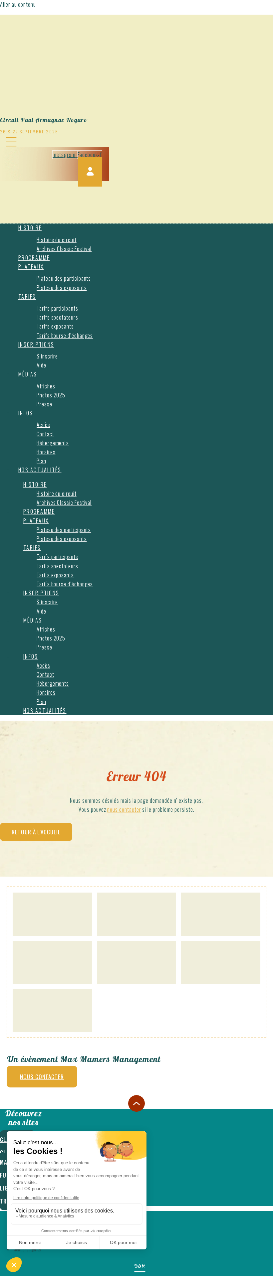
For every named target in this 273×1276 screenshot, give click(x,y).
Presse (44, 404)
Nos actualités (40, 470)
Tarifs (27, 297)
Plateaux (31, 267)
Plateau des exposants (62, 288)
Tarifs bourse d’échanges (65, 336)
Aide (41, 365)
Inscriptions (36, 345)
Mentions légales (27, 1249)
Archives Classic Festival (64, 249)
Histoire (30, 228)
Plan (41, 461)
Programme (34, 258)
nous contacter (124, 809)
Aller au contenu (18, 4)
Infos (25, 413)
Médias (27, 374)
